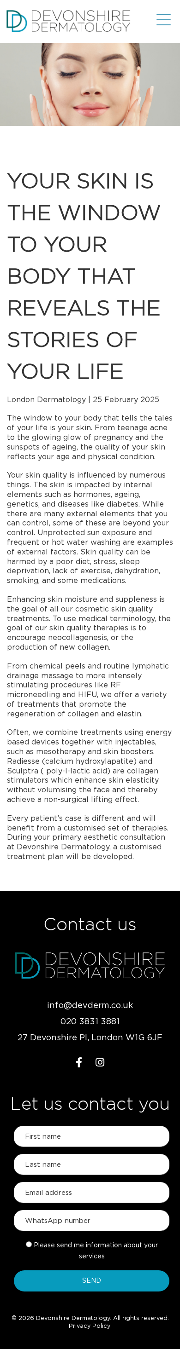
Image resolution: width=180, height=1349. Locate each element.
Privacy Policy (89, 1326)
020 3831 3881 (90, 1022)
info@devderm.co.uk (90, 1006)
